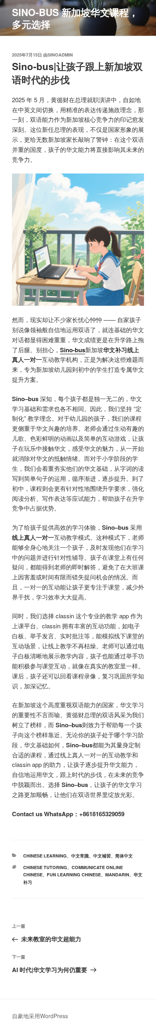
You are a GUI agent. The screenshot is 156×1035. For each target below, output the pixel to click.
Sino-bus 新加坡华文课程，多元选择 (75, 18)
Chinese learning (45, 856)
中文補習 (102, 856)
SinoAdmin (60, 55)
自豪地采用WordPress (40, 1016)
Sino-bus (72, 349)
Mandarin (117, 875)
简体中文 (124, 856)
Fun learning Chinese (74, 875)
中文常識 (80, 856)
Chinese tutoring (45, 867)
